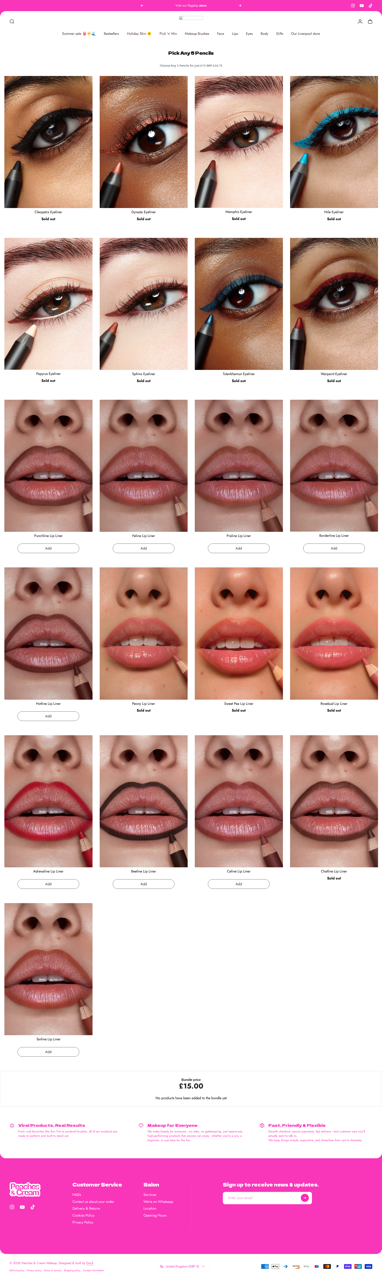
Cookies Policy (83, 1215)
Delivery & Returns (86, 1208)
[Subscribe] (305, 1198)
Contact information (93, 1270)
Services (149, 1194)
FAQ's (76, 1194)
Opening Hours (155, 1215)
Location (149, 1208)
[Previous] (142, 5)
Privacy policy (34, 1270)
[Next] (240, 5)
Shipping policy (72, 1270)
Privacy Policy (82, 1222)
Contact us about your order (93, 1201)
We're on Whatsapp (158, 1201)
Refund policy (17, 1270)
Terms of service (52, 1270)
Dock (89, 1263)
